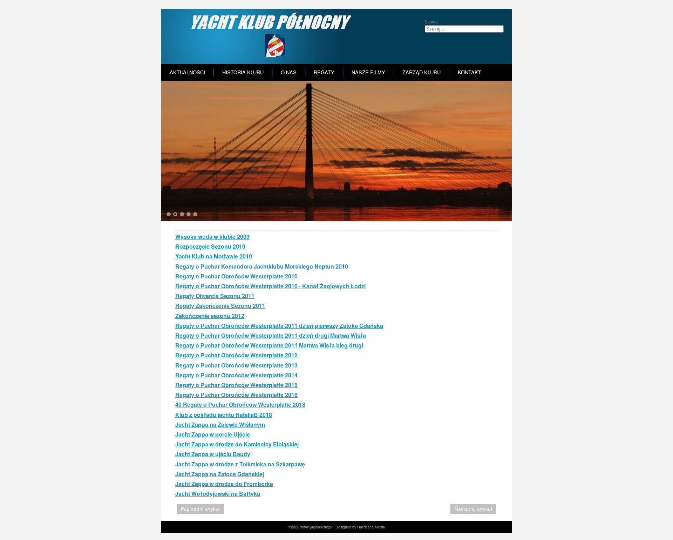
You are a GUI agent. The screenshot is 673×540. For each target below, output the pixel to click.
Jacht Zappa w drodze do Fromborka (224, 484)
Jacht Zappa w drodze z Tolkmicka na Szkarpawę (240, 464)
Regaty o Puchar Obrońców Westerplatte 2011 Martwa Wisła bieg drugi (269, 345)
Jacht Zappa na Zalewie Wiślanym (220, 424)
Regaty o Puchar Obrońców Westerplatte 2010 (236, 276)
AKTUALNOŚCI (187, 72)
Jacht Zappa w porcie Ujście (212, 434)
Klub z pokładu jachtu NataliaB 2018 (223, 415)
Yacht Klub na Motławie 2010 (213, 256)
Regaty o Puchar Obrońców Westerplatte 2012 (236, 355)
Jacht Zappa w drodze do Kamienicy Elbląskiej (237, 444)
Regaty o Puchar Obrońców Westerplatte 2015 (236, 385)
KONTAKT (469, 72)
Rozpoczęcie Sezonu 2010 (210, 246)
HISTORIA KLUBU (243, 72)
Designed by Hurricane (355, 526)
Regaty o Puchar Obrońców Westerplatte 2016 (236, 395)
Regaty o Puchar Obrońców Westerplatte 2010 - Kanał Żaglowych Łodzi (270, 286)
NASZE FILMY (368, 72)
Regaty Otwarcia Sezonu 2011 (214, 296)
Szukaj (431, 22)
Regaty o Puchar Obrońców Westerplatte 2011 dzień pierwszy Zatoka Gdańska (279, 326)
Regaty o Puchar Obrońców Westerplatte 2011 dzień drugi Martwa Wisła (270, 335)
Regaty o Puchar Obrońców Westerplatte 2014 (236, 375)
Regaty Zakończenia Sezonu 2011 (220, 306)
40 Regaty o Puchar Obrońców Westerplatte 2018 (240, 404)
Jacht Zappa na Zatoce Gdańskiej (219, 474)
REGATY (324, 72)
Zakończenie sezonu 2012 (209, 316)
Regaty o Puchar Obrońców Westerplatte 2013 (236, 365)
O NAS (289, 72)
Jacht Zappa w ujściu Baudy (212, 454)
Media (380, 526)
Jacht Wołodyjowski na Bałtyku (217, 494)
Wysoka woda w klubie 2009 (212, 236)
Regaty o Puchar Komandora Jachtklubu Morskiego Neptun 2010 (261, 266)
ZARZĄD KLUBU (421, 72)
